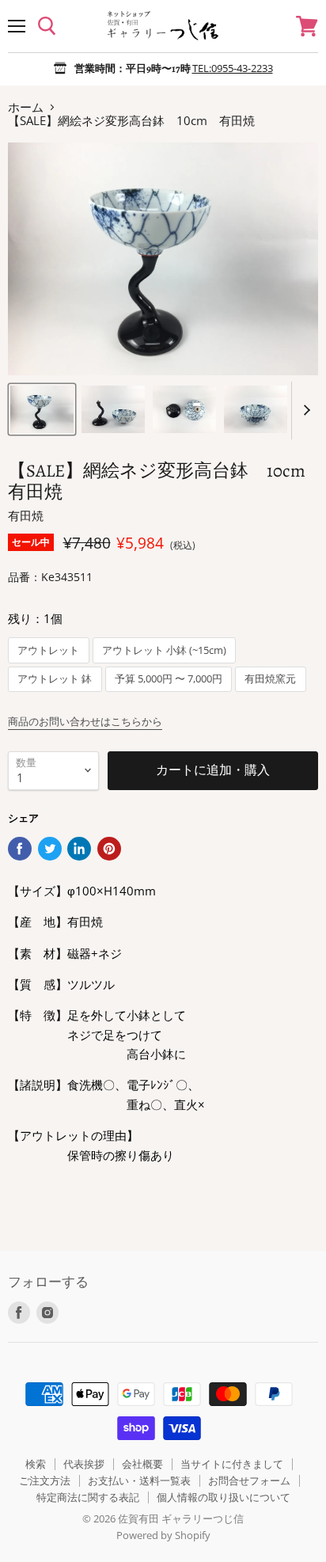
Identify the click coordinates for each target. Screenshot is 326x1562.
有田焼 (26, 515)
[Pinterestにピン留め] (109, 849)
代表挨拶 (83, 1464)
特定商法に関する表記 (87, 1497)
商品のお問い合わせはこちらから (85, 721)
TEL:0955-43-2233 (232, 68)
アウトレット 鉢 (54, 679)
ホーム (26, 107)
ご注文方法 (44, 1480)
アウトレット (48, 650)
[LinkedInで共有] (79, 849)
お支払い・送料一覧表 (139, 1480)
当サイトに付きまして (231, 1464)
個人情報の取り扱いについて (223, 1497)
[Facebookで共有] (20, 849)
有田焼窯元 (270, 679)
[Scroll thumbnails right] (304, 411)
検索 (35, 1464)
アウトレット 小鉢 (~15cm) (164, 650)
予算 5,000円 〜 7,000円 (168, 679)
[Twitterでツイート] (50, 849)
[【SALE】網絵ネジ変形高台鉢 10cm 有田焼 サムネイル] (42, 409)
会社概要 (142, 1464)
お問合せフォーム (249, 1480)
